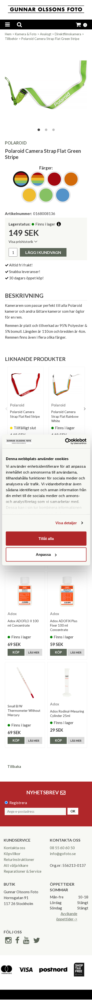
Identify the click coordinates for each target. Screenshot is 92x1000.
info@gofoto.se (63, 853)
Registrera (18, 802)
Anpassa (43, 554)
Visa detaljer (66, 523)
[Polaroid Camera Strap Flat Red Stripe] (25, 384)
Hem (8, 34)
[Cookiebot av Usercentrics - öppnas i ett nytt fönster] (65, 441)
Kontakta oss (14, 847)
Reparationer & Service (22, 871)
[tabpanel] (46, 85)
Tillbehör (11, 39)
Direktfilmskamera (68, 34)
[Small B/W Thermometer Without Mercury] (25, 682)
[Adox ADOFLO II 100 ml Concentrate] (25, 591)
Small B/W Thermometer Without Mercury (24, 710)
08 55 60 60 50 (62, 847)
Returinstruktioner (19, 859)
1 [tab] (39, 130)
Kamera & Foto (26, 34)
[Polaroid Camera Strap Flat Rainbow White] (66, 384)
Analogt (45, 34)
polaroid (16, 142)
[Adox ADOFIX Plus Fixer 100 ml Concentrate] (67, 591)
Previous (8, 84)
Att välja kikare (16, 865)
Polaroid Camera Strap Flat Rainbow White (65, 416)
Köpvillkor (12, 853)
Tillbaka (14, 766)
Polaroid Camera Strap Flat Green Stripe (50, 39)
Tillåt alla (46, 538)
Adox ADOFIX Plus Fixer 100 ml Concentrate (63, 625)
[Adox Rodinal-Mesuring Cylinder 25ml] (67, 682)
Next (83, 84)
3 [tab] (53, 130)
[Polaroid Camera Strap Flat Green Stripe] (46, 85)
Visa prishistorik (21, 241)
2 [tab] (46, 130)
